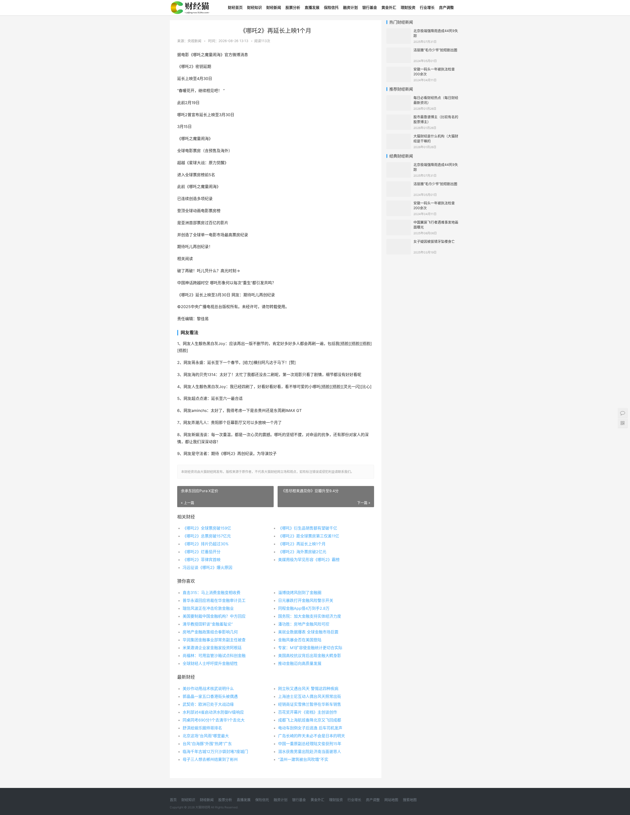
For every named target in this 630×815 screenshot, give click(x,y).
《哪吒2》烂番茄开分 (201, 551)
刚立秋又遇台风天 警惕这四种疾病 (308, 688)
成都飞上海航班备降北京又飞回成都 (309, 720)
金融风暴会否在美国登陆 (299, 639)
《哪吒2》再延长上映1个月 (302, 543)
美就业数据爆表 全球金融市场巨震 (308, 631)
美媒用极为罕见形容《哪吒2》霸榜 (309, 559)
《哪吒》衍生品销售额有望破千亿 (307, 528)
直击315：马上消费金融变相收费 (211, 592)
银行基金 (369, 7)
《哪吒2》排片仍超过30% (206, 543)
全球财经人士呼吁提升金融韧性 (210, 663)
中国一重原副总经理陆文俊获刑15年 (309, 743)
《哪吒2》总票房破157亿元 (207, 535)
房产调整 (446, 7)
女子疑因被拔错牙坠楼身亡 (434, 241)
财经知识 (254, 7)
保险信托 (331, 7)
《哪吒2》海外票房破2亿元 (302, 551)
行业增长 (427, 7)
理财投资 (408, 7)
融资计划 (350, 7)
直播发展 (312, 7)
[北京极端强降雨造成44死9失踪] (398, 31)
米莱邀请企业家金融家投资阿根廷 (212, 647)
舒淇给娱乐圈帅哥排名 (202, 727)
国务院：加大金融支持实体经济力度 (309, 616)
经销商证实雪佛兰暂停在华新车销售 (309, 704)
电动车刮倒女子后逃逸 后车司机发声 (310, 727)
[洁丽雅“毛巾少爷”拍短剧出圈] (398, 50)
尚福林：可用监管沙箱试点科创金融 (214, 655)
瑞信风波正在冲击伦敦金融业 (208, 608)
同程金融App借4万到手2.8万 (304, 608)
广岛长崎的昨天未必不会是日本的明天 (311, 735)
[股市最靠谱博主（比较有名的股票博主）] (398, 117)
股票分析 (292, 7)
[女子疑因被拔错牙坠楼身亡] (398, 242)
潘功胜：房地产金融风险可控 (303, 624)
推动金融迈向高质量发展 (299, 663)
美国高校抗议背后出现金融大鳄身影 (309, 655)
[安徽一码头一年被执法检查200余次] (398, 70)
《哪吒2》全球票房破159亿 (207, 528)
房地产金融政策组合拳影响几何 (210, 631)
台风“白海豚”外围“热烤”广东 (207, 743)
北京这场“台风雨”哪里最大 (206, 735)
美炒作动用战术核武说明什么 (208, 688)
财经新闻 (273, 7)
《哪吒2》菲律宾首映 (201, 559)
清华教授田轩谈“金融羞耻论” (208, 624)
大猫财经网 (202, 807)
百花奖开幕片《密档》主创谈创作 (307, 712)
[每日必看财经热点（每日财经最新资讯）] (398, 98)
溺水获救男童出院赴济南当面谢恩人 (309, 751)
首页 (173, 800)
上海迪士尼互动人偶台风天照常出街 (309, 696)
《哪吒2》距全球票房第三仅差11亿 (308, 535)
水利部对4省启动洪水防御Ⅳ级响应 (213, 712)
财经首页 (235, 7)
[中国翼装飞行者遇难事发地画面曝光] (398, 223)
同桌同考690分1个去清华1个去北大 (214, 720)
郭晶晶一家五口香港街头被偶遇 (210, 696)
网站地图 (391, 800)
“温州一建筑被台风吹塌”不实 (303, 759)
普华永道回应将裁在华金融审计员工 (214, 600)
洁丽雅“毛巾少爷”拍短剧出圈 (435, 50)
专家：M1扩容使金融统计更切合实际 (310, 647)
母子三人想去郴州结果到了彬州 (210, 759)
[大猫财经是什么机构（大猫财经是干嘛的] (398, 137)
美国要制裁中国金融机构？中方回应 (214, 616)
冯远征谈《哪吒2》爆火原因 (207, 567)
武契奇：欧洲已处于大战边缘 (208, 704)
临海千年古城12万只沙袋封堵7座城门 (215, 751)
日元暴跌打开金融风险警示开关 (305, 600)
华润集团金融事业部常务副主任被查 (214, 639)
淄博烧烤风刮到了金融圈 (299, 592)
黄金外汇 (388, 7)
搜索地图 (410, 800)
